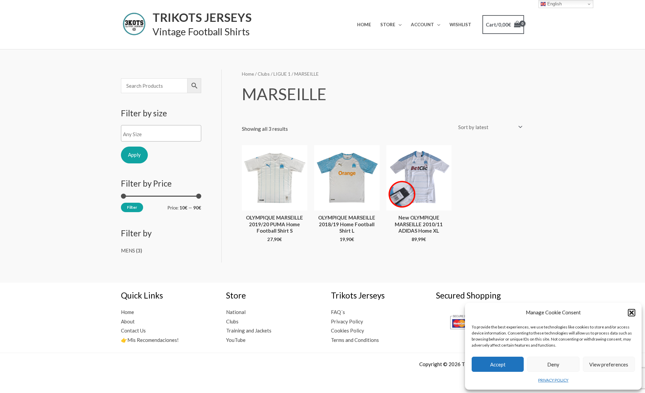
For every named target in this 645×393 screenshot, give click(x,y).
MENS (128, 250)
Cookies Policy (347, 330)
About (128, 321)
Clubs (264, 74)
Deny (553, 364)
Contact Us (133, 330)
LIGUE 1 (282, 74)
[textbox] (163, 134)
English (554, 3)
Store (387, 24)
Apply (134, 155)
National (236, 312)
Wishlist (460, 24)
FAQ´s (338, 312)
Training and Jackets (248, 330)
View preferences (608, 364)
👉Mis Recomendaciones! (150, 340)
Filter (132, 207)
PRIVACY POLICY (553, 380)
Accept (498, 364)
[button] (631, 312)
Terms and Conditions (355, 340)
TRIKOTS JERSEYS (202, 17)
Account (422, 24)
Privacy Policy (347, 321)
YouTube (236, 340)
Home (364, 24)
